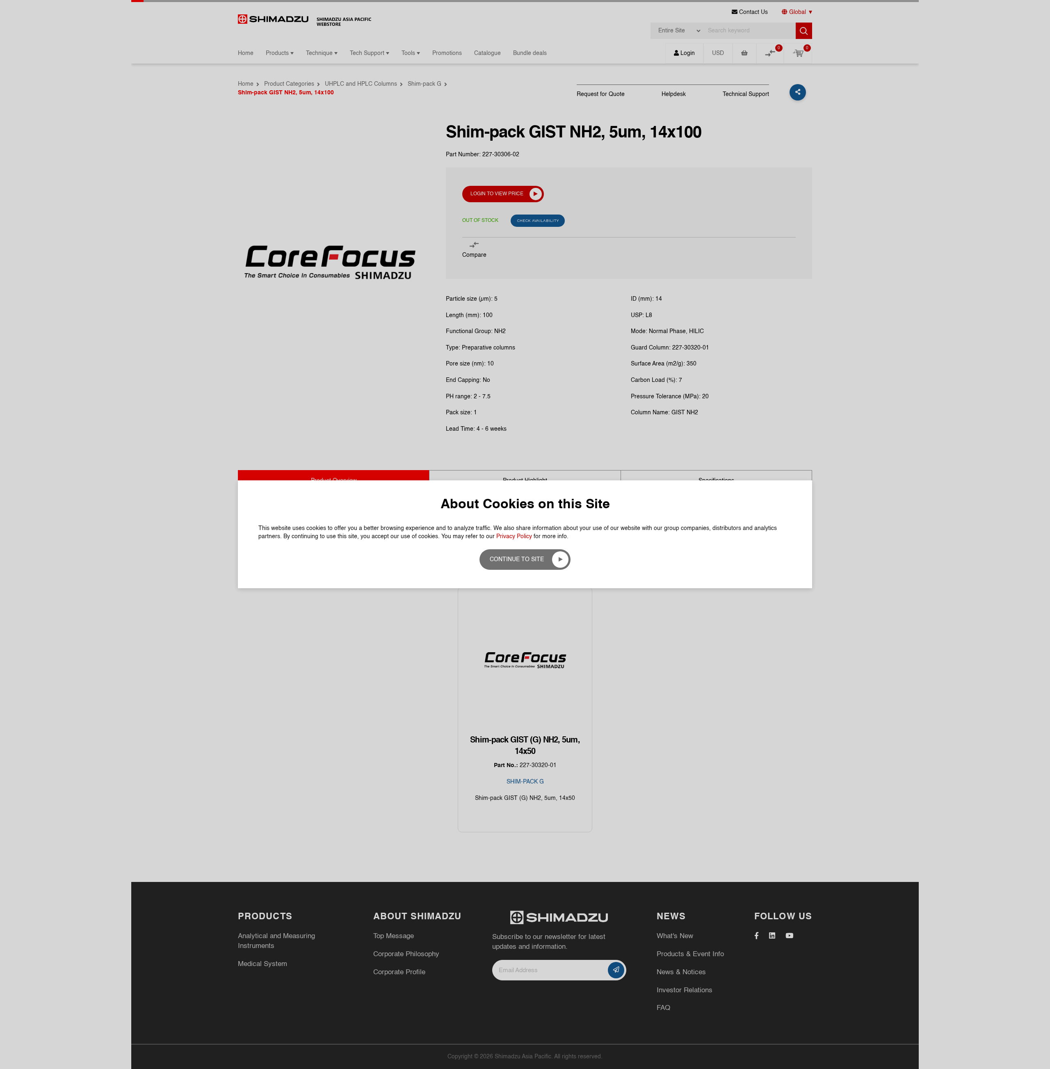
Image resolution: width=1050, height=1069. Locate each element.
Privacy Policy (514, 536)
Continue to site (517, 559)
